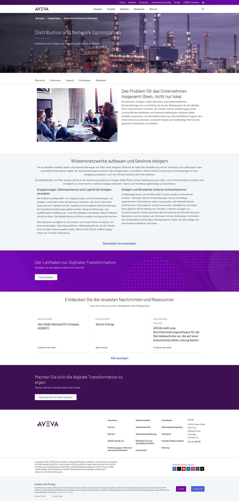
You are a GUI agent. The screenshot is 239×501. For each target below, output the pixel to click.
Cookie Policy (57, 496)
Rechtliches (167, 420)
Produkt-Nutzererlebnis (173, 441)
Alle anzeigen (119, 358)
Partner (122, 2)
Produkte (111, 9)
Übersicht (40, 80)
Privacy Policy (39, 496)
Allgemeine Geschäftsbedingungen (49, 472)
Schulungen (143, 2)
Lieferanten (141, 450)
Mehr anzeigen (46, 277)
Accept (181, 489)
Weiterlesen (102, 347)
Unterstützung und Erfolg (161, 2)
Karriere (111, 434)
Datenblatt (101, 80)
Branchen (124, 9)
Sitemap (166, 447)
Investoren (112, 420)
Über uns (153, 9)
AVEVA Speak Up (116, 441)
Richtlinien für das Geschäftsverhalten (145, 442)
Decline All (197, 489)
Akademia (132, 2)
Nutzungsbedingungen (172, 427)
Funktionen (55, 80)
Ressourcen (139, 9)
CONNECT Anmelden (191, 2)
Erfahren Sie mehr (47, 347)
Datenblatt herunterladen (119, 243)
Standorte (166, 434)
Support (70, 80)
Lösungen (97, 9)
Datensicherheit (143, 427)
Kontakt (177, 2)
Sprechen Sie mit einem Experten (56, 397)
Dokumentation (143, 420)
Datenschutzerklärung (146, 434)
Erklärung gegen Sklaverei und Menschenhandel (120, 448)
